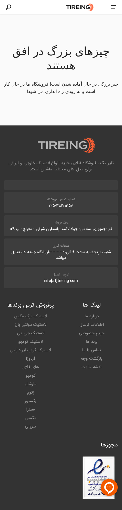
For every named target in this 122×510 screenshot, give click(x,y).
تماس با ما (91, 350)
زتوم (30, 392)
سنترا (30, 409)
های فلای (30, 367)
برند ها (92, 341)
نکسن (31, 417)
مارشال (31, 384)
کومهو (31, 375)
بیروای (30, 426)
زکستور (30, 401)
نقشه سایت (91, 367)
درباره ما (92, 316)
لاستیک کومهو (30, 341)
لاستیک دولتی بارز (30, 324)
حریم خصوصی (91, 333)
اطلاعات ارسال (91, 324)
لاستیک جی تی (30, 333)
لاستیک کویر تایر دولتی (30, 350)
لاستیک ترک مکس (30, 316)
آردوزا (30, 358)
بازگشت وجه (91, 358)
